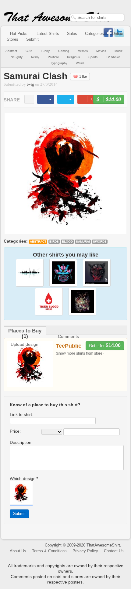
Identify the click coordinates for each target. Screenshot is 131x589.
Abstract (11, 51)
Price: (15, 431)
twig (30, 84)
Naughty (17, 57)
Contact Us (114, 551)
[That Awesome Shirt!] (58, 20)
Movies (101, 51)
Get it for (105, 345)
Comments (68, 336)
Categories (94, 33)
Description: (21, 442)
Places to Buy (24, 331)
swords (100, 241)
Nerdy (35, 57)
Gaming (63, 51)
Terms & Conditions (49, 551)
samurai (83, 241)
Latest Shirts (48, 33)
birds (54, 241)
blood (67, 241)
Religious (73, 57)
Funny (45, 51)
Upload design (24, 344)
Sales (72, 33)
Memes (83, 51)
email (29, 99)
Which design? (24, 478)
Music (118, 51)
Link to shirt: (21, 414)
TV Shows (113, 57)
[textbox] (97, 17)
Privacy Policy (85, 551)
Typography (59, 63)
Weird (80, 63)
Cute (29, 51)
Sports (92, 57)
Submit (32, 39)
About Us (18, 551)
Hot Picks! (19, 33)
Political (53, 57)
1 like (83, 76)
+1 (90, 100)
